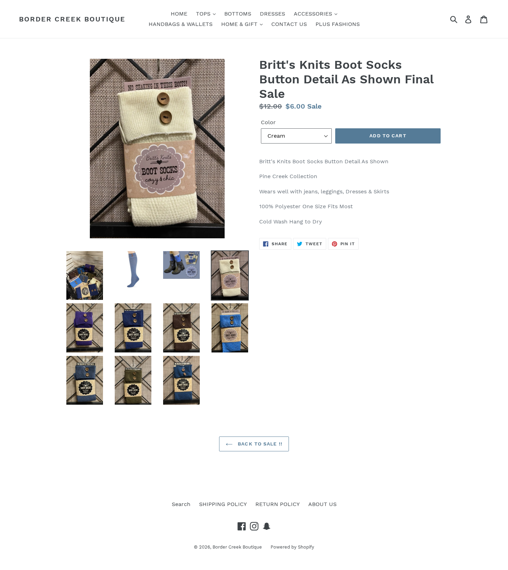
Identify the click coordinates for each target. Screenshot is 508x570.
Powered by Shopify (292, 547)
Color (268, 122)
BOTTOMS (237, 13)
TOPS (204, 13)
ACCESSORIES (314, 13)
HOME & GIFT (240, 24)
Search (181, 504)
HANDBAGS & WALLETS (181, 24)
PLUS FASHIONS (338, 24)
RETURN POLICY (277, 504)
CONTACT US (289, 24)
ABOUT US (322, 504)
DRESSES (272, 13)
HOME (179, 13)
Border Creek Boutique (72, 19)
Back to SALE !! (259, 444)
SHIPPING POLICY (223, 504)
